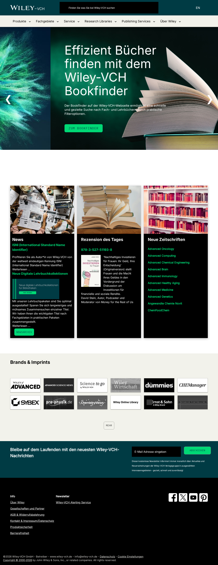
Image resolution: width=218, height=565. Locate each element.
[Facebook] (173, 500)
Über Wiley (17, 502)
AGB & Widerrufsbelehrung (27, 514)
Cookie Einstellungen (130, 556)
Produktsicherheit (21, 527)
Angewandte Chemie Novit (165, 303)
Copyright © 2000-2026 (17, 560)
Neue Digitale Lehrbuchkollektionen (40, 274)
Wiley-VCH (30, 7)
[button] (21, 21)
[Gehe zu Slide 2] (106, 162)
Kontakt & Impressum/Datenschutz (32, 521)
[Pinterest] (203, 500)
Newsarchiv (24, 332)
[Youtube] (193, 500)
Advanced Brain (158, 269)
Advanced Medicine (160, 289)
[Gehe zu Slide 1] (102, 162)
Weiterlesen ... (21, 269)
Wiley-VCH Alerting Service (73, 502)
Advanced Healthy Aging (164, 283)
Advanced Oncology (161, 249)
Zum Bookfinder (33, 128)
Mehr (109, 425)
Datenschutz (107, 556)
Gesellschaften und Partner (27, 508)
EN (198, 8)
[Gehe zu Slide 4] (115, 162)
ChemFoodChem (158, 310)
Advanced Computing (162, 255)
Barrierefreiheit (19, 533)
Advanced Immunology (162, 276)
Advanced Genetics (160, 296)
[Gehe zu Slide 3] (111, 162)
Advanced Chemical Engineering (169, 262)
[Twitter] (183, 500)
